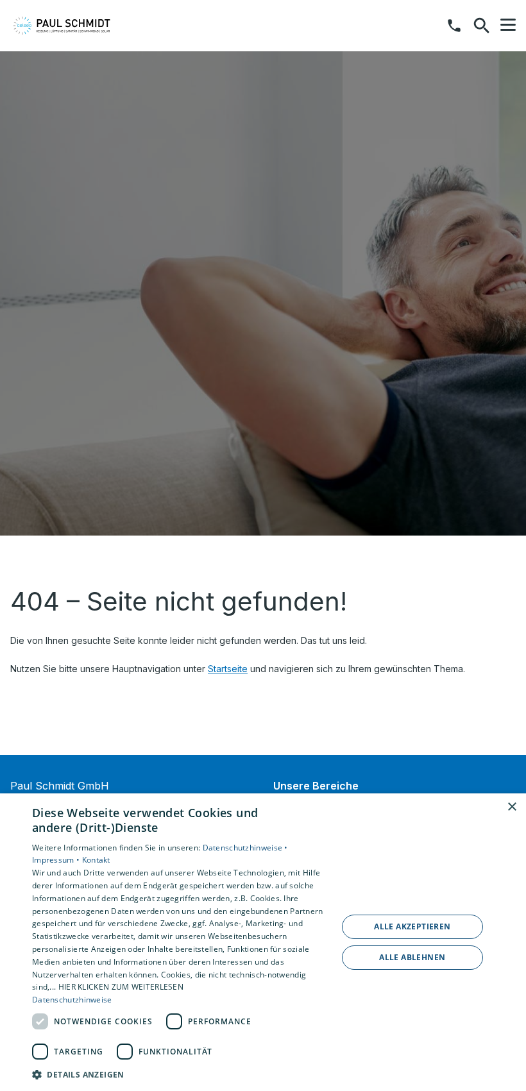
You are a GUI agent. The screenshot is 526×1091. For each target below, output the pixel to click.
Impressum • (57, 859)
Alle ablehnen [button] (412, 957)
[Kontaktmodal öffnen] (454, 25)
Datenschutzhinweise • (245, 847)
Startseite (228, 668)
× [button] (511, 807)
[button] (508, 25)
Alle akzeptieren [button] (412, 926)
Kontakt (96, 859)
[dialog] (263, 942)
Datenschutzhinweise (72, 999)
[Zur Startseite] (76, 25)
